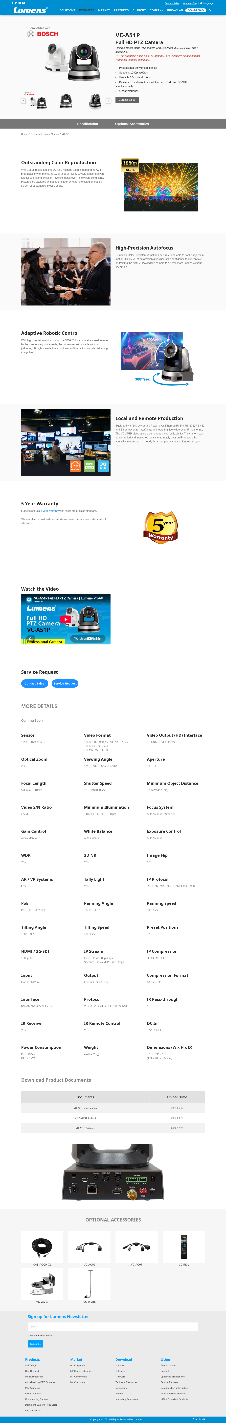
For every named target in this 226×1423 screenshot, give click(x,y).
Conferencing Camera (36, 1399)
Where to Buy (190, 3)
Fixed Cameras (33, 1393)
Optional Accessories (132, 124)
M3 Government (78, 1376)
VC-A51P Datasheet (85, 1118)
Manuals (119, 1365)
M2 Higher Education (81, 1371)
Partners (121, 10)
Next (108, 101)
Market (104, 10)
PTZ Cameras (32, 1388)
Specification (87, 124)
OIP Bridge (31, 1365)
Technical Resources (126, 1382)
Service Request (169, 1382)
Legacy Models (51, 134)
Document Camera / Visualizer (41, 1404)
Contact (165, 1371)
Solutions (67, 10)
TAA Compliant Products (173, 1393)
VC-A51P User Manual (85, 1108)
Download (196, 10)
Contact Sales (172, 3)
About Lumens (168, 1365)
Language (208, 3)
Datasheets (121, 1388)
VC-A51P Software (85, 1128)
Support (139, 10)
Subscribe (35, 1344)
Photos (119, 1393)
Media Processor (34, 1376)
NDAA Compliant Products (174, 1399)
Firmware (120, 1376)
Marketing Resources (126, 1399)
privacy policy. (45, 1335)
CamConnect (32, 1371)
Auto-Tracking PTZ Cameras (40, 1382)
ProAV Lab (175, 10)
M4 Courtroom (78, 1382)
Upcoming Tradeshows (173, 1376)
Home (24, 134)
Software (120, 1371)
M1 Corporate (77, 1365)
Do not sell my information (174, 1388)
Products (86, 10)
